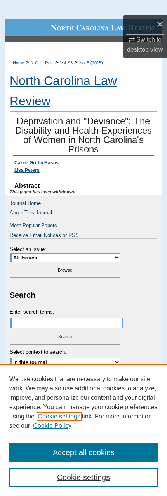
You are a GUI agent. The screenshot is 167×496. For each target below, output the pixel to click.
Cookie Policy (52, 425)
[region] (83, 430)
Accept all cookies (84, 452)
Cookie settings (59, 416)
